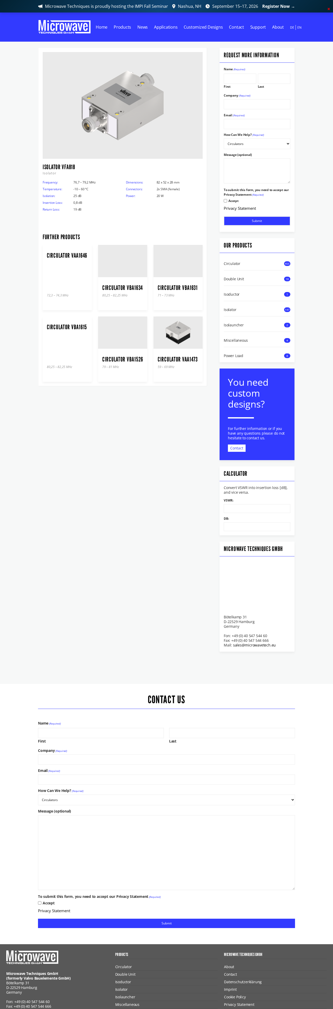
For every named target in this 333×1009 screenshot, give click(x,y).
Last (261, 86)
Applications (165, 27)
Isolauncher (234, 325)
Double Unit (234, 279)
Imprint (230, 989)
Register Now (278, 6)
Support (258, 27)
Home (101, 27)
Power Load (233, 355)
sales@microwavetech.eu (254, 645)
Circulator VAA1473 (178, 359)
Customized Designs (203, 27)
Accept (233, 200)
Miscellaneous (236, 340)
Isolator (230, 309)
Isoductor (232, 294)
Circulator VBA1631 (178, 288)
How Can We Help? (244, 134)
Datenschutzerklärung (243, 981)
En (299, 27)
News (142, 27)
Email (234, 115)
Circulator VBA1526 (122, 359)
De (292, 27)
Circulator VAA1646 (67, 255)
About (278, 27)
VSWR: (228, 500)
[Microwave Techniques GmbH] (65, 27)
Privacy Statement (240, 208)
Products (122, 27)
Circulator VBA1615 (67, 327)
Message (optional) (238, 154)
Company (237, 95)
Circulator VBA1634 (122, 288)
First (227, 86)
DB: (226, 518)
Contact (236, 27)
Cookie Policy (235, 996)
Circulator (232, 263)
